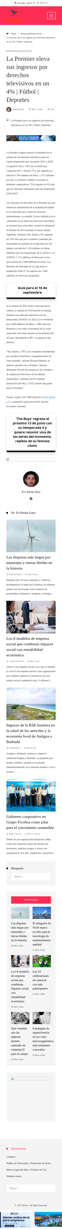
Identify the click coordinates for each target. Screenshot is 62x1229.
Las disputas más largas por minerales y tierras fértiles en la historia (29, 562)
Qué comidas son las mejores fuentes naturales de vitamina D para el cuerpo (19, 1041)
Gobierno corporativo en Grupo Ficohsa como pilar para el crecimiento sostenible (30, 822)
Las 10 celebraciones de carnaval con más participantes (41, 980)
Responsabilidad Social (19, 51)
